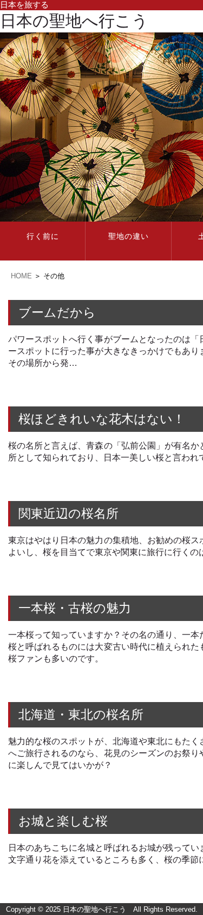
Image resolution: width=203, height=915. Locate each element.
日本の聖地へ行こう (74, 21)
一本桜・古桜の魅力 (74, 608)
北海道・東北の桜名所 (80, 715)
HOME (21, 276)
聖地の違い (128, 236)
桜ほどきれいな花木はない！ (101, 419)
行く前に (43, 236)
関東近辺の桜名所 (68, 513)
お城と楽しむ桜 (63, 821)
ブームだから (57, 312)
